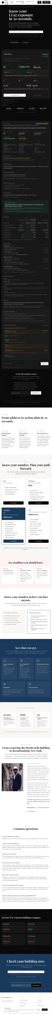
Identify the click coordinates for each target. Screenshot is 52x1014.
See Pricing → (44, 363)
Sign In (39, 2)
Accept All (45, 1009)
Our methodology (31, 811)
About (32, 1)
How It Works (11, 2)
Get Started (13, 503)
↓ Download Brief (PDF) (14, 95)
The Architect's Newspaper (43, 807)
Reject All (38, 1009)
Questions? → (26, 549)
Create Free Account (46, 2)
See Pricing (25, 42)
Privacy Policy (11, 1011)
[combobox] (26, 32)
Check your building (37, 95)
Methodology (18, 1)
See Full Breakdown (14, 42)
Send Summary (36, 392)
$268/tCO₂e (16, 367)
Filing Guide (23, 2)
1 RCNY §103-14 (10, 367)
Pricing (28, 1)
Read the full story (31, 807)
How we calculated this (6, 99)
